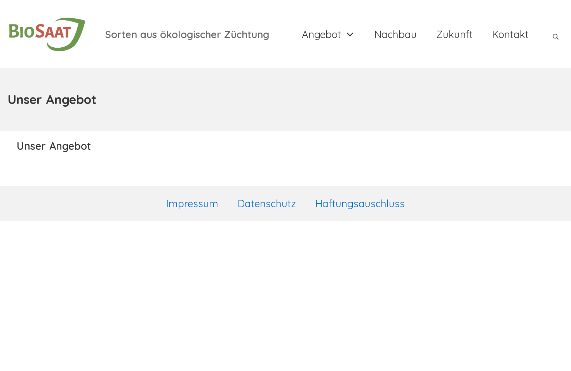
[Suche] (555, 34)
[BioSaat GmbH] (46, 34)
